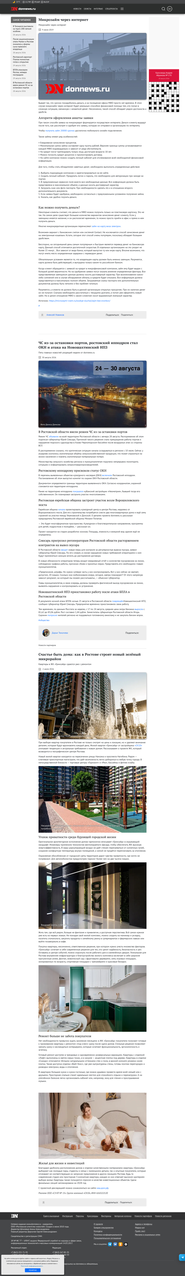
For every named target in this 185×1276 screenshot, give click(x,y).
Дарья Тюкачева (60, 632)
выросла (139, 609)
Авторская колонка (122, 1216)
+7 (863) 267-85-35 (60, 1252)
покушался (78, 491)
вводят (64, 549)
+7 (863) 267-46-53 (60, 1254)
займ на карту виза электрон (106, 226)
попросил (52, 615)
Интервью (98, 9)
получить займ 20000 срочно (60, 130)
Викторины (106, 1216)
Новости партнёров (143, 1216)
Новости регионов (163, 1216)
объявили (54, 436)
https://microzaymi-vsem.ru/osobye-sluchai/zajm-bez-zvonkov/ (79, 300)
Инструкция (67, 1216)
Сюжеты (87, 9)
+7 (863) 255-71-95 (19, 1252)
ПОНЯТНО (33, 1270)
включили (107, 475)
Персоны (80, 1216)
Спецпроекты (111, 9)
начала (61, 509)
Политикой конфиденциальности (32, 1266)
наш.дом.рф (102, 1188)
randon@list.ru (58, 1257)
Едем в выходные (51, 1216)
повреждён (117, 601)
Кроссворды (92, 1216)
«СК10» (138, 745)
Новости (77, 9)
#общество (44, 620)
